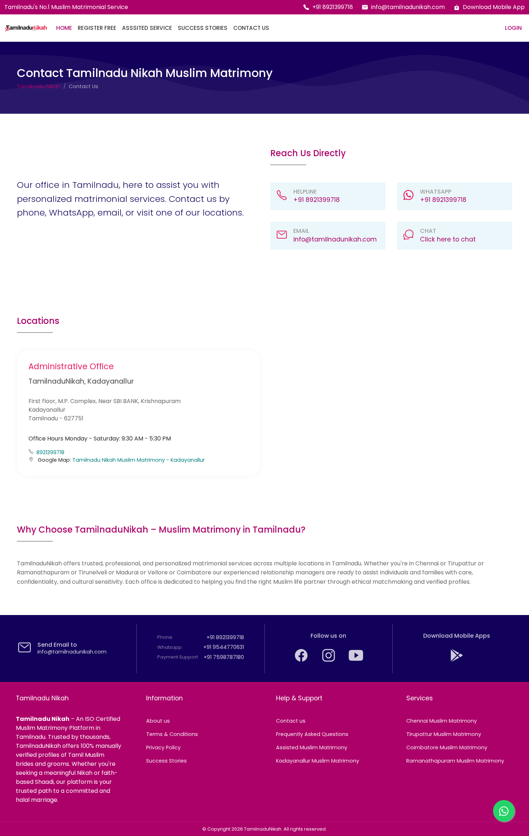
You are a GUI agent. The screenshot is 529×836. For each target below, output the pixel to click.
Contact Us (251, 28)
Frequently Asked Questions (312, 734)
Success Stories (202, 28)
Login (513, 28)
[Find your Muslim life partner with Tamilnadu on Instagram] (329, 660)
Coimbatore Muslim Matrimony (446, 747)
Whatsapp (169, 647)
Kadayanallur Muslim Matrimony (317, 760)
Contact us (291, 720)
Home (64, 28)
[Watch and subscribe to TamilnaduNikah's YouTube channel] (356, 660)
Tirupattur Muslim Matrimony (443, 734)
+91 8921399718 (332, 7)
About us (158, 720)
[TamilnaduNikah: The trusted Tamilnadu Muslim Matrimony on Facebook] (302, 660)
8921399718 (50, 452)
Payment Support (177, 657)
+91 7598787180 (224, 657)
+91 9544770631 (223, 647)
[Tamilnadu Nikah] (26, 28)
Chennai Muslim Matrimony (441, 720)
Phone (164, 637)
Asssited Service (147, 28)
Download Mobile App (494, 7)
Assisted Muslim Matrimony (311, 747)
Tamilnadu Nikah (38, 86)
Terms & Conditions (172, 734)
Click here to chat (448, 239)
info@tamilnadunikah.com (408, 7)
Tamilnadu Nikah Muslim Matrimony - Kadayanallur (138, 460)
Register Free (97, 28)
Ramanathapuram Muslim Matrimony (455, 760)
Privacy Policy (163, 747)
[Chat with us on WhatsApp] (504, 811)
